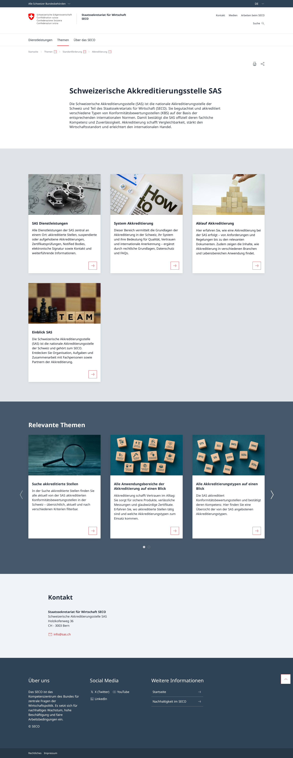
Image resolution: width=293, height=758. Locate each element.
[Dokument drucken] (255, 64)
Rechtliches (35, 753)
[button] (63, 40)
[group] (64, 486)
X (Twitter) (102, 692)
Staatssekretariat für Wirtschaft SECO (104, 16)
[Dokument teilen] (262, 64)
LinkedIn (101, 699)
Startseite (159, 692)
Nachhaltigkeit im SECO (169, 701)
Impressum (50, 753)
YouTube (123, 692)
